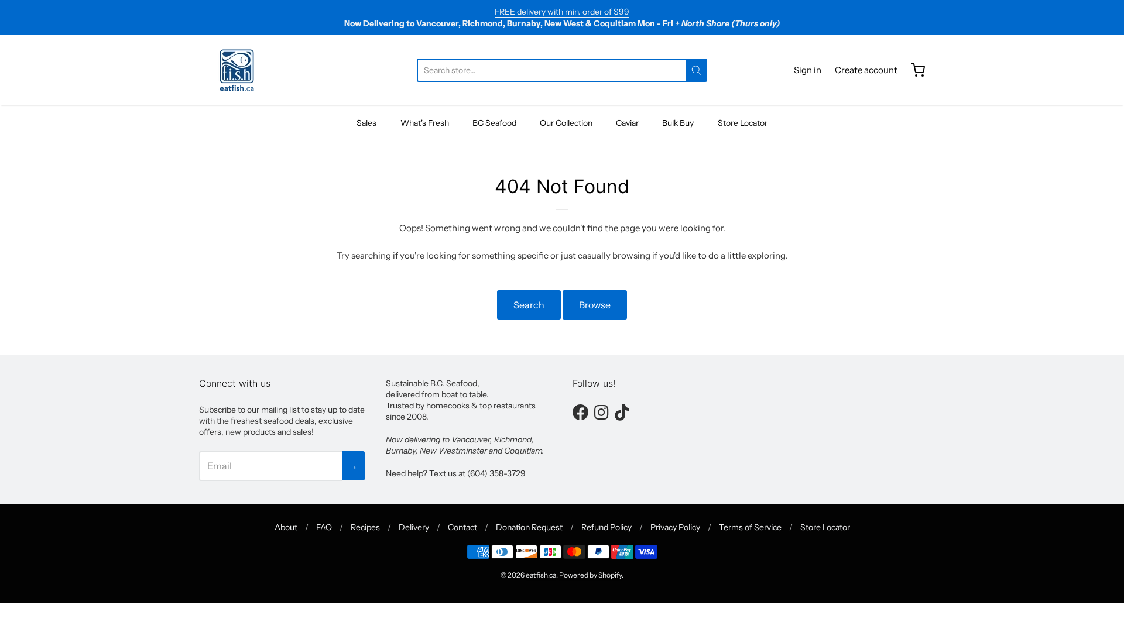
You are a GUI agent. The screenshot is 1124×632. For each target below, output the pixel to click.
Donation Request (529, 527)
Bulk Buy (678, 123)
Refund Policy (606, 527)
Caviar (627, 123)
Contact (462, 527)
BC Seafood (494, 123)
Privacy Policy (675, 527)
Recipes (365, 527)
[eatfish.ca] (237, 70)
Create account (866, 69)
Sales (366, 123)
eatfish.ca (541, 575)
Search (528, 305)
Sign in (807, 69)
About (286, 527)
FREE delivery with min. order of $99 (562, 11)
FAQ (324, 527)
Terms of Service (750, 527)
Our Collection (566, 123)
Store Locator (742, 123)
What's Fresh (424, 123)
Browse (595, 305)
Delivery (414, 527)
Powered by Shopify (590, 575)
